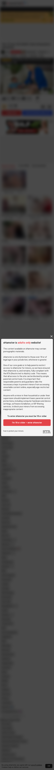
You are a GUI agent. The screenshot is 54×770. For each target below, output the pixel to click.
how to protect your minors (13, 431)
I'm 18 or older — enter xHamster (27, 423)
